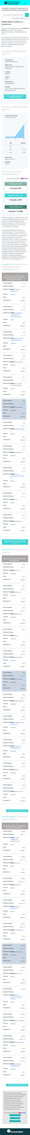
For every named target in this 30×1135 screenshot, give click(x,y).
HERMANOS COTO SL (16, 973)
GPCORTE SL (13, 499)
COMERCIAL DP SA (15, 570)
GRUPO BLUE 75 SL (15, 863)
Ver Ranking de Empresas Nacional (17, 1085)
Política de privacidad (15, 1121)
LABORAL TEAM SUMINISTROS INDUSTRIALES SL (15, 839)
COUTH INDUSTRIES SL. (16, 657)
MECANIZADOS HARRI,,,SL (17, 701)
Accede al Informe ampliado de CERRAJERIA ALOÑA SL (15, 96)
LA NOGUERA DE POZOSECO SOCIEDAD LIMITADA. (16, 997)
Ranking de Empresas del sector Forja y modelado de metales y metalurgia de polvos (15, 542)
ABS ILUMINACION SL (16, 614)
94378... (7, 79)
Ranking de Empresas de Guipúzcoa (17, 810)
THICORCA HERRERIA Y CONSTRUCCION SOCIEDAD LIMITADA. (16, 314)
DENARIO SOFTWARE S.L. (17, 930)
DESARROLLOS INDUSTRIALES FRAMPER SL (17, 476)
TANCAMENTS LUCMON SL (17, 1020)
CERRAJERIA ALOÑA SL (16, 407)
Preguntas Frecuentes (15, 1115)
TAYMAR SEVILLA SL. (16, 592)
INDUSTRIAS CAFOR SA (16, 362)
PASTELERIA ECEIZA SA (16, 791)
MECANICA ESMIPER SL (16, 452)
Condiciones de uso (15, 1118)
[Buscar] (27, 15)
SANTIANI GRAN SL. (15, 885)
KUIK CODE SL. (14, 635)
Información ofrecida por (18, 18)
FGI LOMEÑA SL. (14, 770)
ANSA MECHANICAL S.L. (16, 521)
